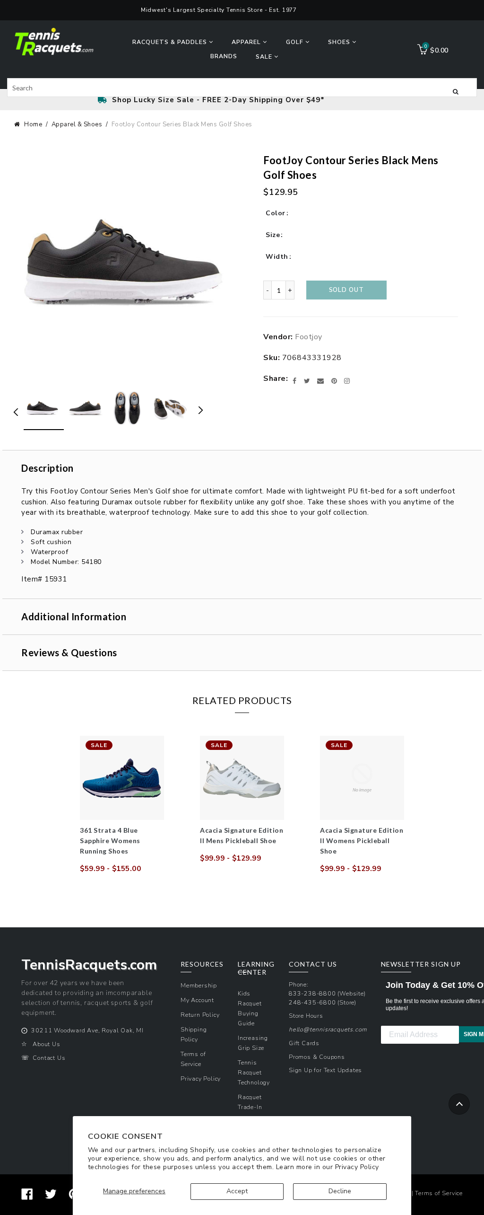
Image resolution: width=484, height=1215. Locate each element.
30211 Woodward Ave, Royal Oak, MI (87, 1030)
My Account (197, 1000)
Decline (339, 1191)
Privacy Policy (357, 1166)
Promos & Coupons (317, 1057)
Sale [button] (265, 57)
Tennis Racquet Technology (254, 1072)
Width (277, 256)
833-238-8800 (312, 993)
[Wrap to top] (459, 1104)
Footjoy (308, 337)
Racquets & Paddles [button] (170, 42)
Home (33, 124)
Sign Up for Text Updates (325, 1070)
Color (275, 213)
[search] (242, 87)
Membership (199, 985)
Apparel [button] (247, 42)
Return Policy (200, 1015)
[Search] (456, 90)
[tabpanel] (122, 805)
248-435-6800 (312, 1002)
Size (273, 234)
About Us (46, 1044)
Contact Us (49, 1058)
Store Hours (306, 1016)
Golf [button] (295, 42)
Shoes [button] (340, 42)
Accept (237, 1191)
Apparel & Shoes (77, 124)
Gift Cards (304, 1043)
